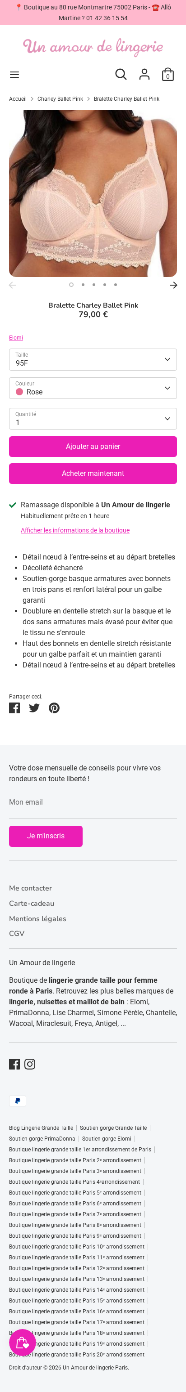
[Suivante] (174, 285)
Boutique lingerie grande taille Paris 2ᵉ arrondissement (75, 1160)
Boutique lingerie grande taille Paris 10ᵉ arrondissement (76, 1247)
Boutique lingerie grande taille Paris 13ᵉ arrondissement (76, 1279)
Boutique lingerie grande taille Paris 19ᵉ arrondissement (76, 1344)
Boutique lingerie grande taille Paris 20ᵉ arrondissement (76, 1355)
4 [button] (104, 284)
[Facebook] (14, 1064)
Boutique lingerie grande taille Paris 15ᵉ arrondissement (76, 1301)
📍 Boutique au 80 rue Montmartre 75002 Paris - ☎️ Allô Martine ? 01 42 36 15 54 (93, 13)
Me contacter (30, 888)
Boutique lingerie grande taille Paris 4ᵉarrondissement (74, 1182)
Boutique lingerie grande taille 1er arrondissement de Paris (80, 1149)
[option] (93, 193)
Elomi (16, 338)
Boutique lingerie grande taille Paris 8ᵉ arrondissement (75, 1225)
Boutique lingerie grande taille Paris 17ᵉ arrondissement (76, 1322)
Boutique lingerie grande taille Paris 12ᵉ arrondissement (76, 1268)
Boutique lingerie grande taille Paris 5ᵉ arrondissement (75, 1193)
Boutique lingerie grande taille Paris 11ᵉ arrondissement (76, 1257)
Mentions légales (37, 919)
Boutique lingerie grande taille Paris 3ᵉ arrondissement (75, 1171)
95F (22, 363)
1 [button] (71, 284)
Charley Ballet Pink (60, 99)
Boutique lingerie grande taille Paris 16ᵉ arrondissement (76, 1311)
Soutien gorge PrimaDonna (42, 1139)
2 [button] (83, 284)
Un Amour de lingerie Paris (95, 1368)
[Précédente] (12, 285)
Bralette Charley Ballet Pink (126, 99)
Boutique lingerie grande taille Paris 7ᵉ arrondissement (75, 1214)
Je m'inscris (46, 836)
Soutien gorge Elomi (106, 1139)
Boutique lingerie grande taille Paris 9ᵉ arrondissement (75, 1236)
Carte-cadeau (31, 904)
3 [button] (94, 284)
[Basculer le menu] (14, 74)
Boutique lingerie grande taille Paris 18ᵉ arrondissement (76, 1333)
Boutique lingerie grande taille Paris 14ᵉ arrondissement (76, 1290)
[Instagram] (29, 1064)
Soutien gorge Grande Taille (113, 1128)
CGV (16, 934)
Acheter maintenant (93, 473)
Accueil (18, 99)
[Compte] (144, 70)
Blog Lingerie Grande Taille (41, 1128)
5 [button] (115, 284)
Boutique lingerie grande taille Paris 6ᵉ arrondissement (75, 1203)
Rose (34, 392)
